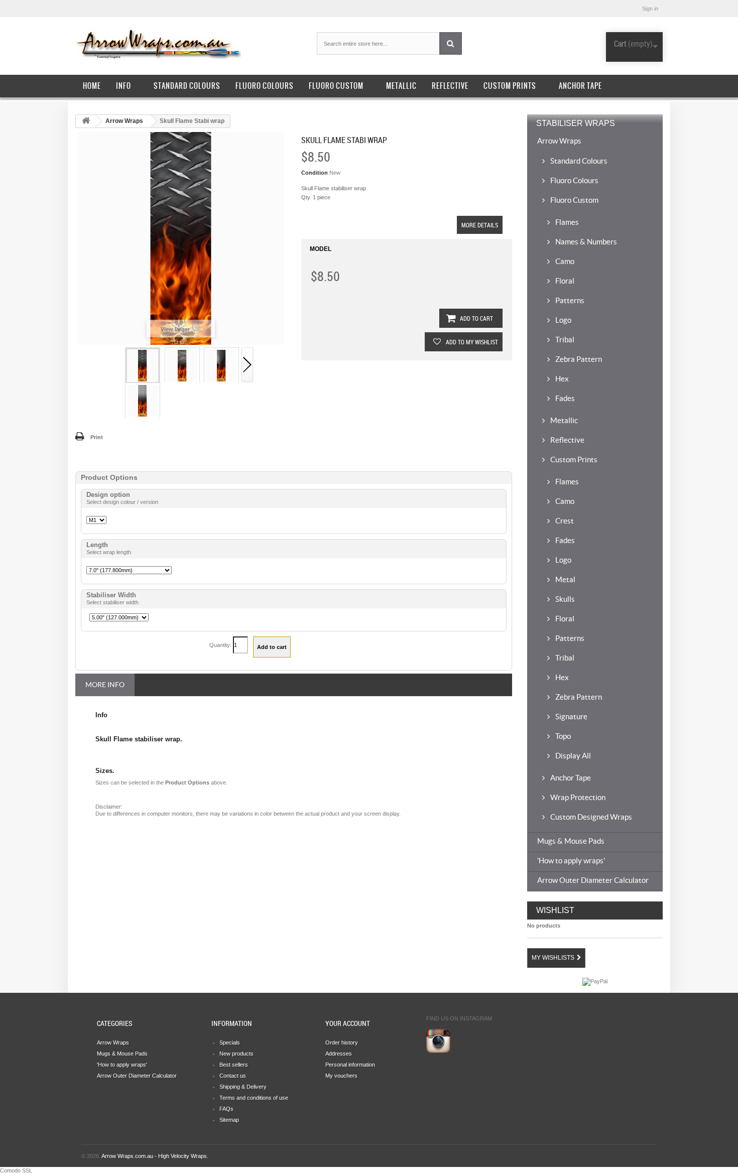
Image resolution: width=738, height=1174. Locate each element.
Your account (347, 1023)
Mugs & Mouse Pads (570, 841)
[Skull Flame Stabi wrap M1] (143, 365)
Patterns (569, 300)
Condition (314, 173)
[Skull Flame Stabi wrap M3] (221, 365)
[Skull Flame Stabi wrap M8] (143, 401)
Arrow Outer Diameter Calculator (593, 880)
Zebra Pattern (578, 359)
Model (320, 248)
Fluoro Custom (336, 85)
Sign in (650, 9)
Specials (229, 1042)
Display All (572, 755)
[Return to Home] (85, 121)
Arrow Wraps (124, 120)
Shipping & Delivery (243, 1087)
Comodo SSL (16, 1170)
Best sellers (233, 1065)
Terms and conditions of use (253, 1098)
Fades (564, 398)
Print (96, 437)
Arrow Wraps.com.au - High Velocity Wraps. (154, 1156)
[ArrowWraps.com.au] (168, 44)
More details (479, 225)
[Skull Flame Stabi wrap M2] (182, 365)
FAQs (226, 1109)
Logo (562, 320)
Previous (118, 365)
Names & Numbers (585, 241)
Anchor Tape (580, 85)
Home (92, 85)
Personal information (350, 1065)
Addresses (338, 1054)
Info (123, 85)
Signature (570, 716)
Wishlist (555, 910)
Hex (561, 378)
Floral (564, 281)
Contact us (232, 1076)
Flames (566, 222)
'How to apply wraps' (571, 860)
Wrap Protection (577, 797)
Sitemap (229, 1120)
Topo (562, 736)
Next (247, 365)
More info (105, 685)
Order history (341, 1042)
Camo (564, 261)
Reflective (450, 85)
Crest (564, 520)
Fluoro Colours (264, 85)
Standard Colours (187, 85)
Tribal (564, 339)
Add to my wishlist (471, 342)
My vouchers (341, 1076)
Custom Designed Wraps (590, 817)
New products (236, 1054)
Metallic (401, 85)
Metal (564, 579)
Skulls (564, 599)
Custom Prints (509, 85)
